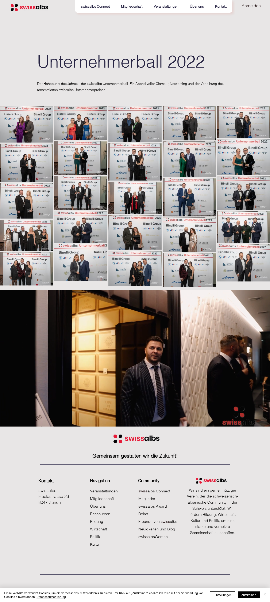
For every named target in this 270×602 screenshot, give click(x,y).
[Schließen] (264, 595)
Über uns (98, 506)
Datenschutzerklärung (51, 597)
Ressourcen (100, 513)
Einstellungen (223, 595)
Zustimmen (248, 595)
